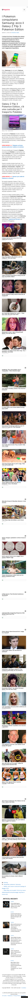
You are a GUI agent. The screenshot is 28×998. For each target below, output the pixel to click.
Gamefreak (7, 884)
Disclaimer (23, 995)
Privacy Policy (17, 995)
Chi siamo (4, 995)
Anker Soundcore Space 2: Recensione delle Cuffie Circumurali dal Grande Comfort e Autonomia (16, 953)
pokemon (12, 884)
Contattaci (23, 987)
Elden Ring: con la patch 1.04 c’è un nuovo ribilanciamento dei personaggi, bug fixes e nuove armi (14, 892)
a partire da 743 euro (14, 219)
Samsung (18, 884)
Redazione (10, 995)
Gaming (6, 882)
